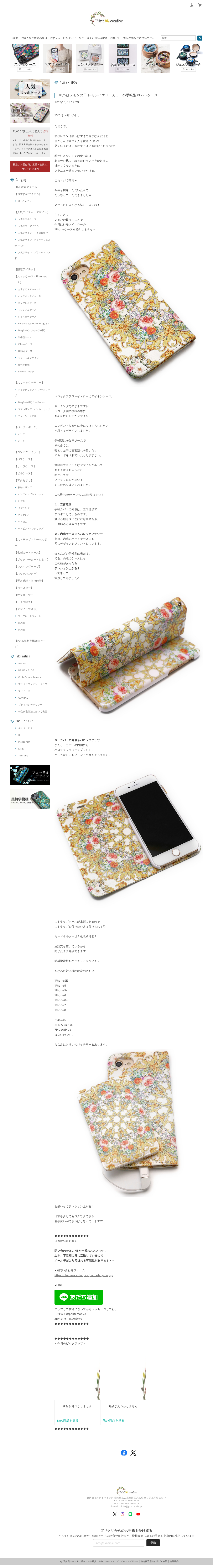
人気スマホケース (27, 219)
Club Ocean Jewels (29, 677)
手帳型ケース (25, 337)
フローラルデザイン (28, 357)
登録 (153, 1542)
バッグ (21, 434)
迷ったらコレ (25, 201)
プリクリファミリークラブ (32, 684)
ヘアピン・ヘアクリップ (30, 528)
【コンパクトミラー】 (28, 452)
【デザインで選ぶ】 (27, 609)
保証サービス (25, 728)
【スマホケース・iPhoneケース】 (31, 279)
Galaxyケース (25, 351)
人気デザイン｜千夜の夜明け (33, 232)
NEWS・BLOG (26, 670)
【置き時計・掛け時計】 (29, 580)
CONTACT (24, 697)
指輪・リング (25, 487)
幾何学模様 (24, 364)
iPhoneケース (25, 344)
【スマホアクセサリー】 (29, 382)
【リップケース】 (25, 466)
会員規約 (174, 1561)
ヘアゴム (22, 521)
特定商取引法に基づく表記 (32, 711)
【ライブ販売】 (24, 602)
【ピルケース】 (24, 473)
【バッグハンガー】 (27, 573)
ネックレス (24, 514)
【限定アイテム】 (25, 269)
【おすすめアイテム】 (28, 194)
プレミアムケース (27, 309)
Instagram (24, 741)
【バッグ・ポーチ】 (27, 427)
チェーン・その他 (27, 416)
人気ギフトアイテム (28, 226)
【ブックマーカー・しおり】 (32, 559)
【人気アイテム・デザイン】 (32, 212)
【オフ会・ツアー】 (27, 595)
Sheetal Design (26, 371)
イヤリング (24, 507)
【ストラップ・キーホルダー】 (31, 542)
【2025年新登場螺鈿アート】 (30, 643)
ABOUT (22, 663)
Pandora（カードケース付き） (34, 323)
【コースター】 (24, 587)
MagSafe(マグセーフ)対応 (31, 330)
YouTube (23, 755)
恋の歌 (21, 629)
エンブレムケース (27, 302)
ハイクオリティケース (29, 296)
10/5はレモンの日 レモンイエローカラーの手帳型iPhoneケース (108, 95)
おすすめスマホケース (29, 289)
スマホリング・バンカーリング (34, 409)
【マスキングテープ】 (28, 566)
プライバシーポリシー (30, 704)
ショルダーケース (27, 316)
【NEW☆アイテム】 (27, 187)
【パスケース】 (24, 459)
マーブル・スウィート (29, 616)
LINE (21, 748)
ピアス (21, 501)
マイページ (24, 690)
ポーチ (21, 441)
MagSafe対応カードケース (32, 402)
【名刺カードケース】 (28, 552)
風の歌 (21, 622)
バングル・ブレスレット (30, 494)
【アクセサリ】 (24, 480)
